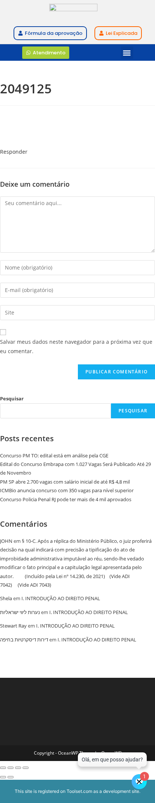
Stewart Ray (13, 625)
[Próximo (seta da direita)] (11, 777)
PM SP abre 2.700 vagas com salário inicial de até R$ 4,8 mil (65, 481)
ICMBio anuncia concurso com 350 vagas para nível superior (67, 490)
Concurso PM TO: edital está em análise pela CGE (54, 455)
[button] (127, 52)
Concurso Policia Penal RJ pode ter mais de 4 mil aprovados (65, 499)
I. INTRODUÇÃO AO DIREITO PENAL (60, 598)
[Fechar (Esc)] (26, 768)
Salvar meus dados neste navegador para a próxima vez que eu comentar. (76, 346)
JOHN (6, 541)
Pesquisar (12, 398)
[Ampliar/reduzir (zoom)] (3, 768)
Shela (6, 598)
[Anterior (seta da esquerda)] (3, 777)
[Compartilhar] (18, 768)
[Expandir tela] (11, 768)
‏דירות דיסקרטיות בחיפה (24, 639)
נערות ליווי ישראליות (20, 612)
